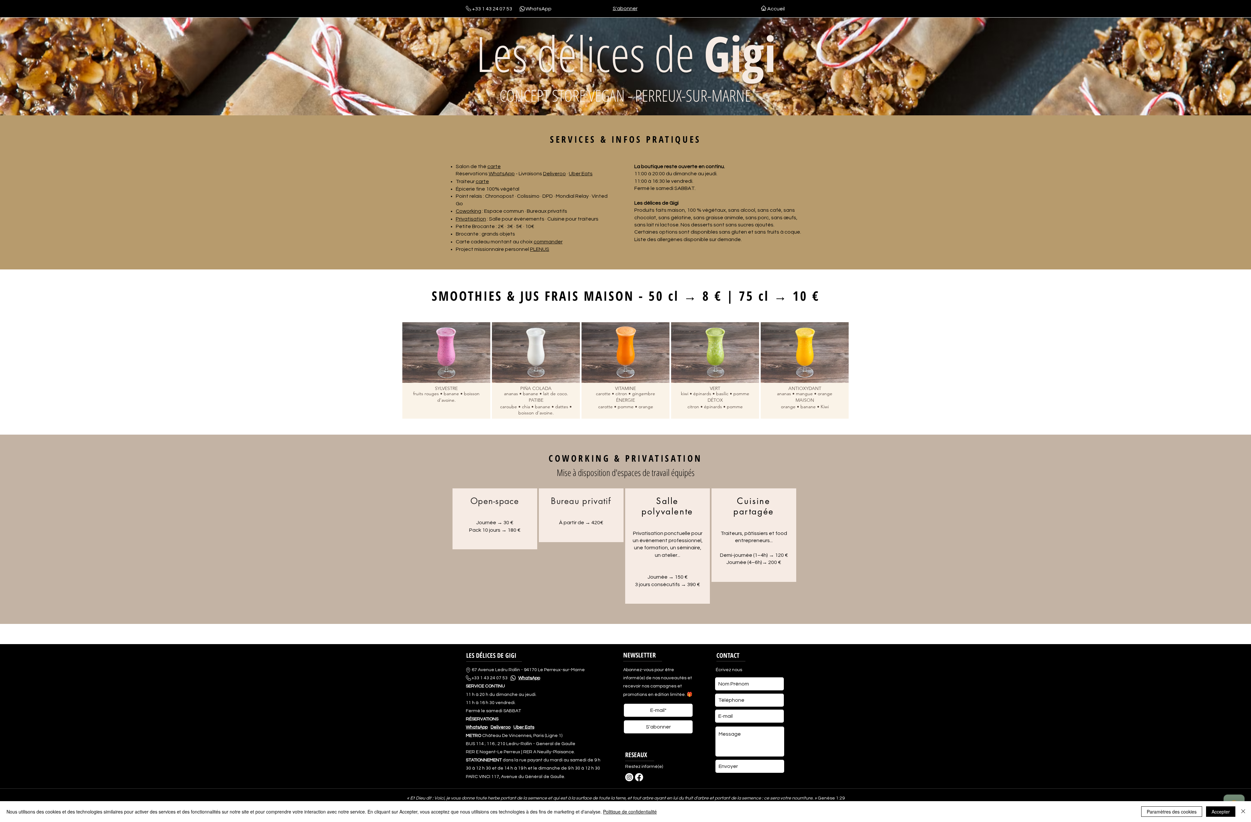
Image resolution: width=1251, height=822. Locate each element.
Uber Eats (581, 173)
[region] (495, 518)
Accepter (1221, 811)
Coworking (468, 211)
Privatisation (471, 219)
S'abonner (625, 8)
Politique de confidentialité (630, 811)
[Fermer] (1243, 811)
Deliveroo (554, 173)
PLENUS (539, 249)
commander (548, 241)
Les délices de (626, 53)
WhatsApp (538, 8)
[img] (446, 370)
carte (494, 166)
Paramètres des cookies (1172, 811)
